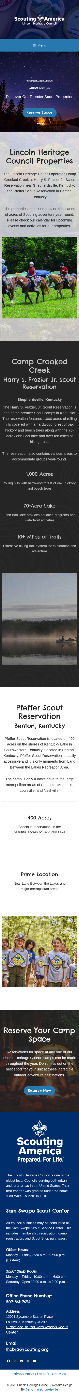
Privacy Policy (24, 1374)
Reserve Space (39, 112)
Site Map (59, 1374)
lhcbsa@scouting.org (27, 1349)
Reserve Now (39, 1090)
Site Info (43, 1374)
